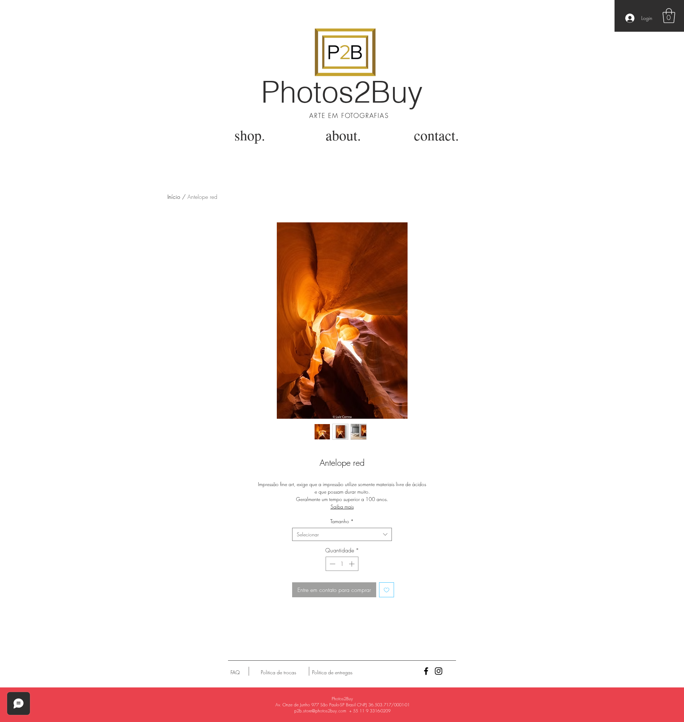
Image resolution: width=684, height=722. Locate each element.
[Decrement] (332, 564)
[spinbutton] (342, 564)
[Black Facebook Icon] (426, 671)
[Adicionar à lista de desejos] (386, 589)
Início (173, 197)
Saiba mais (342, 506)
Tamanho (342, 521)
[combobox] (342, 534)
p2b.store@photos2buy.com (320, 711)
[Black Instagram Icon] (439, 671)
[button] (669, 15)
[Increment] (352, 564)
